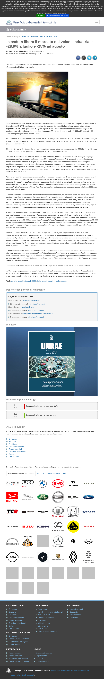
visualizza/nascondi (37, 304)
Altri (64, 473)
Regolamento (41, 660)
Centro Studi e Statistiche (19, 643)
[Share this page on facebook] (78, 57)
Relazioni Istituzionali (17, 452)
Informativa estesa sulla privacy (57, 15)
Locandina (40, 663)
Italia (39, 281)
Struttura (12, 441)
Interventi (42, 625)
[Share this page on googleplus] (83, 57)
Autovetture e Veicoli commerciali (21, 473)
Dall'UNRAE (43, 633)
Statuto (11, 454)
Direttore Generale (16, 447)
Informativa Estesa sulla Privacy (63, 675)
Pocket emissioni (15, 660)
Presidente (13, 444)
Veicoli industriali (53, 473)
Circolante (74, 616)
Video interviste (44, 628)
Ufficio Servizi (14, 649)
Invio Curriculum (42, 666)
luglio (58, 281)
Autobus (40, 473)
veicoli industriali (24, 281)
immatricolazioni (48, 281)
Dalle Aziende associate (47, 636)
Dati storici (74, 622)
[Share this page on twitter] (89, 57)
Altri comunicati (44, 619)
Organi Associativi (16, 449)
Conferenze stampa (46, 622)
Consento (40, 15)
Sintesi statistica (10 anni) (19, 666)
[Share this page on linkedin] (94, 57)
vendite (14, 281)
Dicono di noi (43, 630)
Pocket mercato (15, 657)
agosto (64, 281)
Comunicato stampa (44, 657)
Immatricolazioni (31, 300)
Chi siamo (13, 439)
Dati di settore (75, 619)
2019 (34, 281)
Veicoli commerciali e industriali (39, 36)
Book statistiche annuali (18, 663)
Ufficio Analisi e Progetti (18, 646)
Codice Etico (14, 457)
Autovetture (28, 307)
